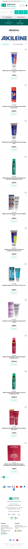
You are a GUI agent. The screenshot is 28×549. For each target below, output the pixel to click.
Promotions (21, 17)
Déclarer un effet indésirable (6, 528)
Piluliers (2, 529)
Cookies (6, 544)
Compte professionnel (5, 530)
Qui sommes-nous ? (5, 525)
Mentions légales (6, 543)
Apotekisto (19, 546)
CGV (12, 543)
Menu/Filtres (5, 44)
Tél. (14, 504)
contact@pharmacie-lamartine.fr (14, 505)
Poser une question (5, 526)
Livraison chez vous (19, 525)
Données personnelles (20, 543)
